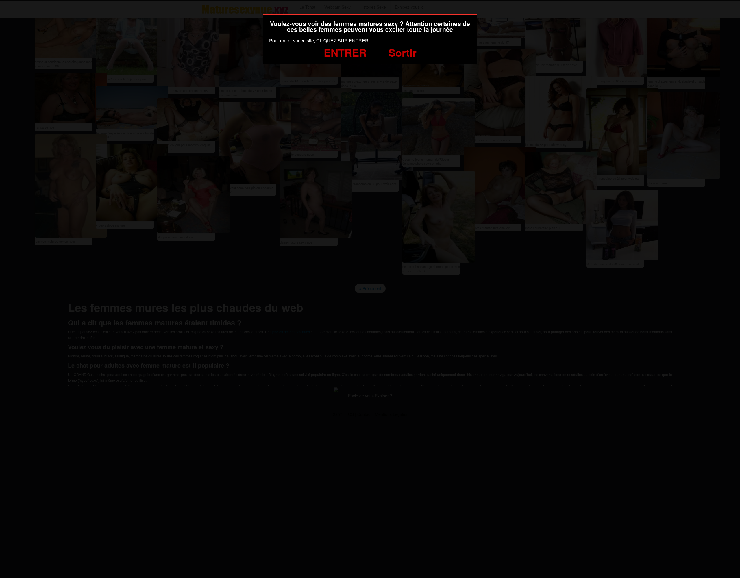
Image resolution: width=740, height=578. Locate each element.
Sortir (402, 52)
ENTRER (345, 52)
